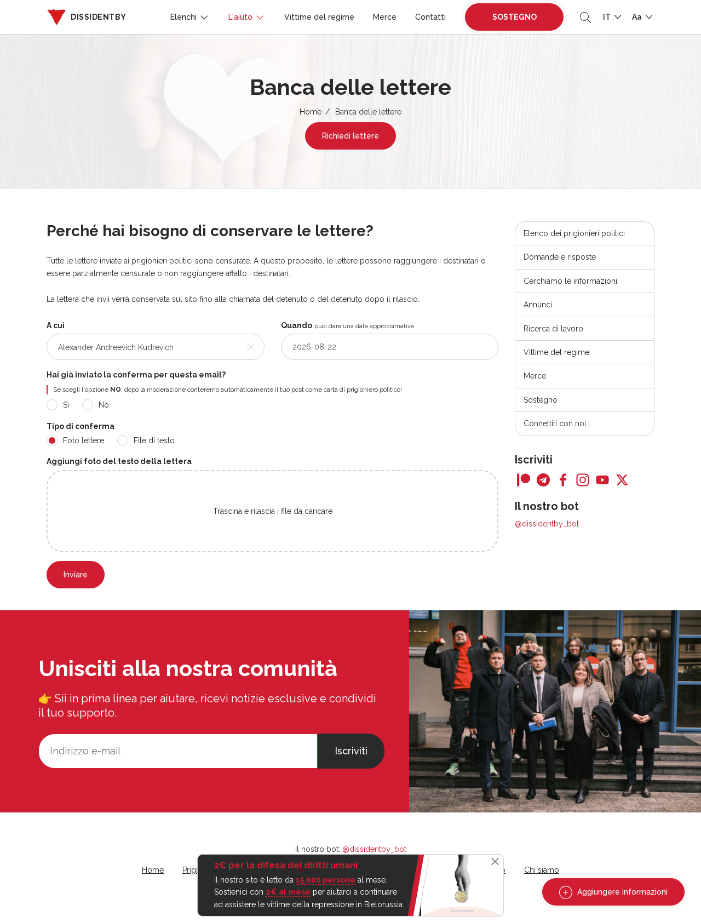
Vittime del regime (319, 17)
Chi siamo (541, 870)
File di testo (154, 440)
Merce (385, 17)
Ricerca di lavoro (553, 328)
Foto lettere (83, 440)
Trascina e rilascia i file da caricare (272, 511)
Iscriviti (351, 751)
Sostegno (514, 17)
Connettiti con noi (555, 423)
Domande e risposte (560, 257)
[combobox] (156, 347)
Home (310, 111)
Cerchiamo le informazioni (570, 281)
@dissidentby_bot (547, 523)
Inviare (76, 574)
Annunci (538, 304)
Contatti (430, 17)
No (104, 404)
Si (66, 404)
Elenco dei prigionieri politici (574, 233)
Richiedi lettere (350, 135)
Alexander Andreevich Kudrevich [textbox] (116, 347)
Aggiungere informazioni (621, 891)
